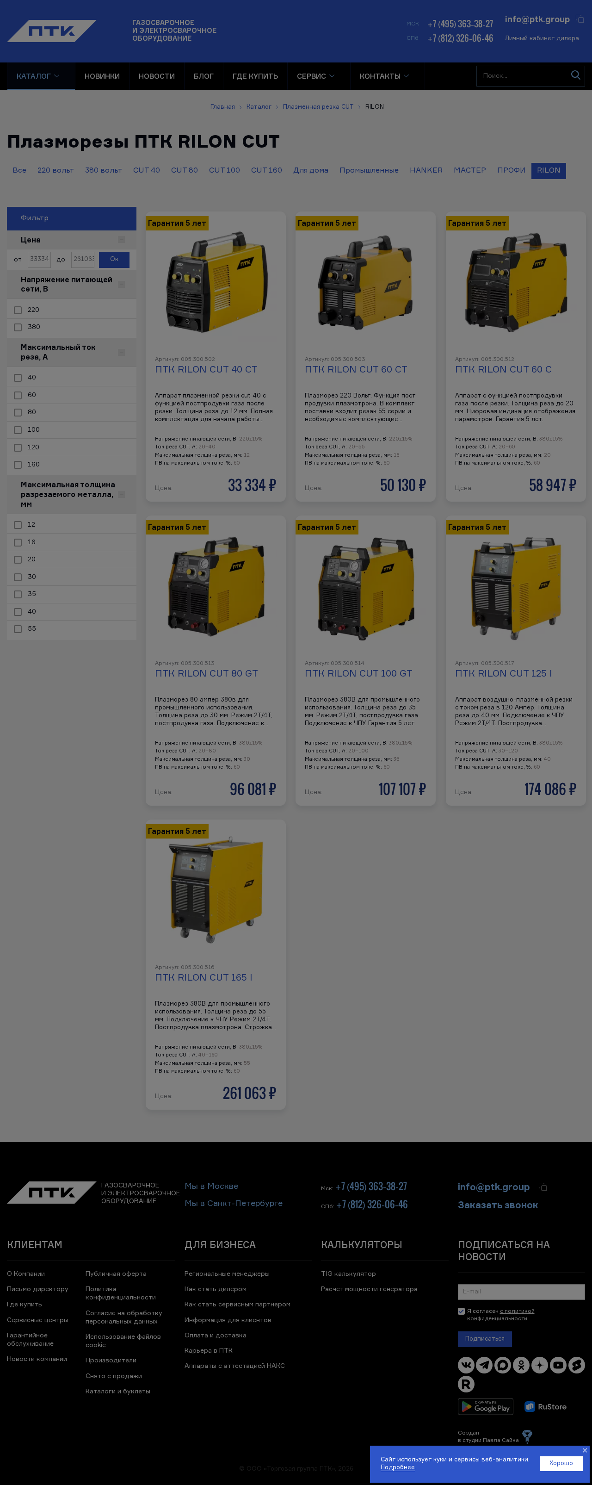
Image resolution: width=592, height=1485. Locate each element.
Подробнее (398, 1468)
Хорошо (561, 1463)
